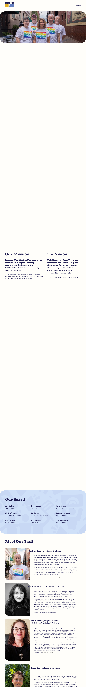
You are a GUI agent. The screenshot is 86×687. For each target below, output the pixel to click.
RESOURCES (72, 4)
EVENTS (53, 4)
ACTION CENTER (44, 4)
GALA (79, 4)
